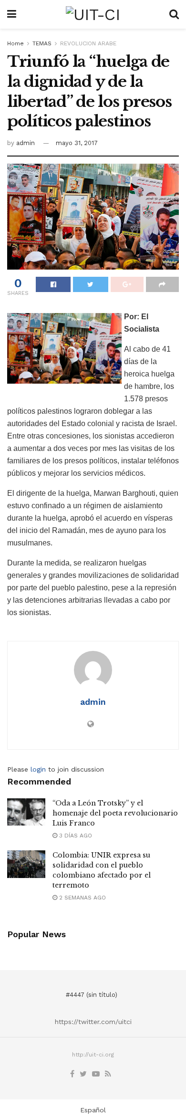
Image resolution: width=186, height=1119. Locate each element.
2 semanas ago (81, 897)
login (38, 769)
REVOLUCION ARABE (88, 43)
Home (15, 43)
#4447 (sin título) (91, 994)
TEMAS (42, 43)
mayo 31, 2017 (77, 142)
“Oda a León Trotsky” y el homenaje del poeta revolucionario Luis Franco (115, 813)
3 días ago (74, 835)
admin (25, 142)
